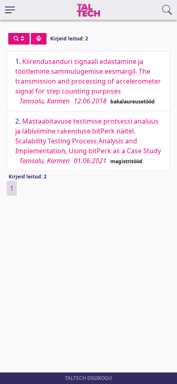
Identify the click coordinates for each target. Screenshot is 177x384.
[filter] (19, 38)
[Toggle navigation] (10, 10)
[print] (39, 38)
